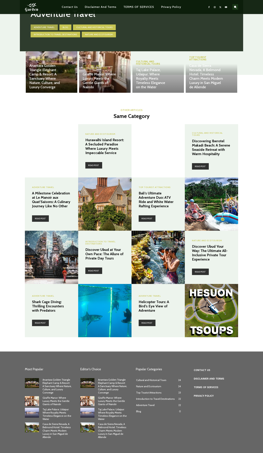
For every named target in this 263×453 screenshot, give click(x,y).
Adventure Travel (44, 27)
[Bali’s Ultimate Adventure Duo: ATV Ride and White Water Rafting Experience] (211, 204)
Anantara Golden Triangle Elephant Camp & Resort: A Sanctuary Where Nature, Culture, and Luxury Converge (44, 76)
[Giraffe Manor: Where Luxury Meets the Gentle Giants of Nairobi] (105, 60)
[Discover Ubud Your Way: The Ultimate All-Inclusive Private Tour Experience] (158, 257)
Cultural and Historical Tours (94, 27)
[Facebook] (209, 7)
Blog (65, 27)
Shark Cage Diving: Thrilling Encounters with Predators (48, 306)
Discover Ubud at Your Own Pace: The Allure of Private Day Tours (104, 253)
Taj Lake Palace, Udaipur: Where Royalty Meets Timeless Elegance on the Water (150, 78)
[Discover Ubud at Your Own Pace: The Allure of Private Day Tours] (51, 257)
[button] (235, 7)
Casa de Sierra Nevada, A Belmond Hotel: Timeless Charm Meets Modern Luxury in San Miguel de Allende (206, 76)
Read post (93, 165)
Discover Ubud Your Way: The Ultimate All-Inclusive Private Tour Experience (210, 252)
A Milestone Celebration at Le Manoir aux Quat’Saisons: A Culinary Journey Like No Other (51, 199)
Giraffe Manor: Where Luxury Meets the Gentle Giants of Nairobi (99, 80)
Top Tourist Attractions (197, 58)
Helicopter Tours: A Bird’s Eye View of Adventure (154, 306)
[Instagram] (215, 7)
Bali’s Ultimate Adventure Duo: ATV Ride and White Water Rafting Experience (156, 199)
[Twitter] (220, 7)
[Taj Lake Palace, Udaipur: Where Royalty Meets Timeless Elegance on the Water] (32, 413)
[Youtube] (226, 7)
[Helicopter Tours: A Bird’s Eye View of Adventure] (211, 310)
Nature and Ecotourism (99, 34)
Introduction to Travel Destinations (55, 34)
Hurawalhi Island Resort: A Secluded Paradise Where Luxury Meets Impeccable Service (104, 146)
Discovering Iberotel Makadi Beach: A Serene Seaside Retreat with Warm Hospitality (211, 147)
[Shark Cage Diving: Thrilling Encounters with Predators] (105, 310)
